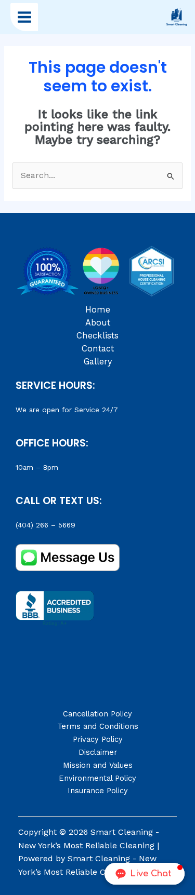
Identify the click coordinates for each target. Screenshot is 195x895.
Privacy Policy (98, 739)
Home (97, 310)
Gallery (98, 362)
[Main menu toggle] (24, 17)
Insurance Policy (98, 790)
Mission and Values (98, 765)
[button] (145, 874)
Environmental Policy (97, 778)
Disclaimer (98, 752)
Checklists (97, 336)
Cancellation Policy (97, 713)
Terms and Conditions (97, 726)
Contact (98, 349)
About (97, 323)
